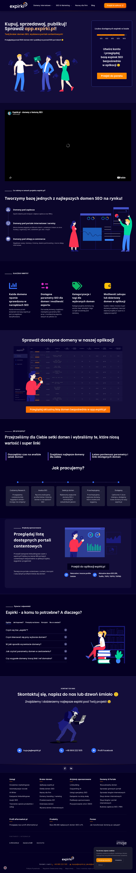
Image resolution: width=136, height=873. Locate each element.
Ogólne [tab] (8, 622)
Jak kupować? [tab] (18, 622)
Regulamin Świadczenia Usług (52, 868)
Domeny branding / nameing (51, 796)
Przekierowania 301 (47, 800)
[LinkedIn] (71, 768)
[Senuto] (41, 843)
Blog (93, 5)
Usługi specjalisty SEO (78, 792)
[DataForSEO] (28, 843)
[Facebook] (65, 768)
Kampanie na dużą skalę (79, 796)
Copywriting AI (75, 789)
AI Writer (12, 792)
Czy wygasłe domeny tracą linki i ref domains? (29, 658)
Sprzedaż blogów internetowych (112, 792)
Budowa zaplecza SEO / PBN (111, 807)
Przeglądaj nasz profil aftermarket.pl (23, 825)
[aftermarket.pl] (14, 843)
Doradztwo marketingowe (19, 785)
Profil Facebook (105, 750)
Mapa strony (69, 868)
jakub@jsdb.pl (91, 864)
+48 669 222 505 (74, 750)
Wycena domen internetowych (52, 808)
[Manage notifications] (5, 867)
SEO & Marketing (63, 5)
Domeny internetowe (42, 5)
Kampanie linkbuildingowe (19, 796)
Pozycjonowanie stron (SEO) (81, 804)
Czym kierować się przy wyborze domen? (26, 637)
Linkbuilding (74, 785)
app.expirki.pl (40, 29)
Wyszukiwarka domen (108, 785)
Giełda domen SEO (47, 789)
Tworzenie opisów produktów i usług (21, 805)
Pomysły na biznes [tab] (32, 622)
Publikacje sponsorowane (80, 800)
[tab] (36, 630)
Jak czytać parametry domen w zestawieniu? (28, 651)
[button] (112, 76)
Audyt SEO (13, 800)
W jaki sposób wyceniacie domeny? (23, 644)
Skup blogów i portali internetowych (108, 801)
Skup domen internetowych (111, 796)
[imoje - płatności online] (122, 843)
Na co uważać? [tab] (55, 622)
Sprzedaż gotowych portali (110, 789)
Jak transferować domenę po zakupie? (105, 825)
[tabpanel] (36, 645)
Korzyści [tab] (44, 622)
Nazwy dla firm (81, 5)
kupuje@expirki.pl (32, 750)
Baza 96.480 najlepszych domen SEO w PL (66, 825)
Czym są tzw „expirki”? (17, 630)
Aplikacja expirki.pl (47, 785)
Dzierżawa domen (47, 804)
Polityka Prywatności (33, 868)
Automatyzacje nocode (18, 789)
